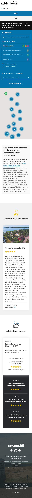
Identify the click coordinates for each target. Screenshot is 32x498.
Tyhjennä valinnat (15, 83)
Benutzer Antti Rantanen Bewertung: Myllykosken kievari (16, 400)
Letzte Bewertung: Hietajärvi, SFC (13, 345)
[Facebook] (11, 451)
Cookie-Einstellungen (20, 488)
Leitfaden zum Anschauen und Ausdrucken (16, 461)
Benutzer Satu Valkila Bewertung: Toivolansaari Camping (16, 416)
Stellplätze (6, 59)
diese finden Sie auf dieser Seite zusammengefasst (14, 166)
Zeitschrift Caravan (16, 463)
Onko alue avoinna (10, 67)
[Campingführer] (9, 4)
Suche (16, 13)
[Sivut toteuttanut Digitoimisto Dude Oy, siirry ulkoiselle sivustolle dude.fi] (16, 493)
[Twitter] (19, 451)
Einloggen (11, 27)
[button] (6, 93)
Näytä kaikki (7, 46)
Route (16, 18)
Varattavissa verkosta (11, 64)
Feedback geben (16, 458)
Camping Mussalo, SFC (15, 248)
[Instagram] (15, 451)
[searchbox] (17, 78)
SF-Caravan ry (16, 466)
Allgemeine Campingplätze (11, 55)
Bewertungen (10, 307)
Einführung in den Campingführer (15, 456)
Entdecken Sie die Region (16, 370)
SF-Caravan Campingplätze (11, 50)
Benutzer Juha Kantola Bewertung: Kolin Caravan (16, 385)
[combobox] (16, 78)
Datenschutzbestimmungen (16, 468)
